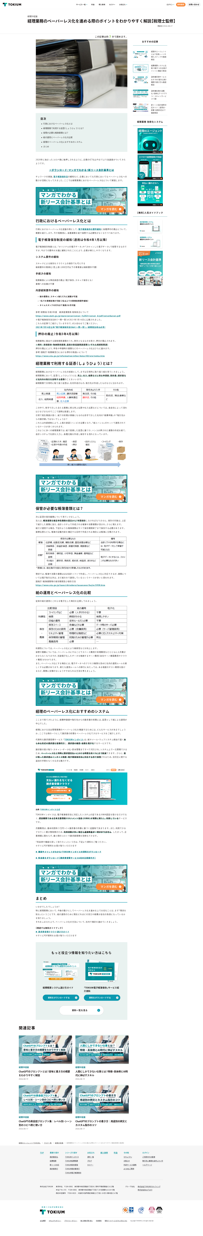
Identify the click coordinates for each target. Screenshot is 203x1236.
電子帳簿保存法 (60, 177)
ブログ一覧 (48, 1143)
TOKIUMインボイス (73, 740)
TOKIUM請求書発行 (72, 1168)
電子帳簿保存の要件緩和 (89, 229)
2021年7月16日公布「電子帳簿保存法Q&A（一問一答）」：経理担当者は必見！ (71, 327)
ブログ (89, 1161)
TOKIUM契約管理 (71, 1165)
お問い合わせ (194, 4)
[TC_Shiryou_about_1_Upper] (81, 216)
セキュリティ (128, 1157)
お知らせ (127, 1161)
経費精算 (53, 1161)
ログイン (170, 4)
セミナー (112, 4)
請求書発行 (54, 1168)
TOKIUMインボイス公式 (50, 809)
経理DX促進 (59, 1143)
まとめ (46, 147)
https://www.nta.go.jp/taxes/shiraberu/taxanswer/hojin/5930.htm (70, 585)
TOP (42, 1152)
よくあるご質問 (129, 1168)
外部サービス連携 (130, 1165)
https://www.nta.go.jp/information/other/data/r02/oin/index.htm (70, 356)
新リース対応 (54, 1165)
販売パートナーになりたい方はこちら (116, 1221)
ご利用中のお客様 (148, 1157)
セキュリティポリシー (55, 1221)
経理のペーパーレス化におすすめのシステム (62, 142)
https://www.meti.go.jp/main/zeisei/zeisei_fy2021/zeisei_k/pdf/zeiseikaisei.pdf (78, 316)
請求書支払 (54, 1157)
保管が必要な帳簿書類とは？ (55, 133)
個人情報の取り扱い (86, 1221)
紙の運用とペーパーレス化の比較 (58, 137)
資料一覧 (90, 1157)
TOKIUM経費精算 (71, 1161)
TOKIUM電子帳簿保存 (73, 1172)
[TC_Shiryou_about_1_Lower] (81, 894)
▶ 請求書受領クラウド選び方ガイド (52, 932)
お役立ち (122, 4)
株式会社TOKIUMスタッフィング (149, 1186)
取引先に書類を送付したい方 (152, 1161)
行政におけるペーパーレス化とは (58, 124)
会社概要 (43, 1221)
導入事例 (102, 4)
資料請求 (180, 4)
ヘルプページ (147, 1165)
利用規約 (99, 1221)
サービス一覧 (81, 4)
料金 (93, 4)
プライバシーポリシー (70, 1221)
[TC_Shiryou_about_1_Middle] (81, 504)
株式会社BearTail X (145, 1190)
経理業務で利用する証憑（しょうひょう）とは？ (63, 128)
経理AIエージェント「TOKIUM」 (30, 1143)
